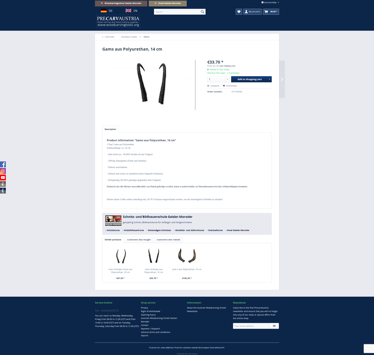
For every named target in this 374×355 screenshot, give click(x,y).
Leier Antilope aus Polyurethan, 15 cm (153, 271)
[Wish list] (239, 12)
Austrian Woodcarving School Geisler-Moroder (159, 320)
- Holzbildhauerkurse (133, 230)
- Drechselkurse (215, 230)
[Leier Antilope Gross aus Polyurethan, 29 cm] (120, 256)
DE (111, 11)
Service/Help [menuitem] (270, 2)
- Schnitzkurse (112, 230)
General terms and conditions (155, 332)
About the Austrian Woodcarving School (206, 307)
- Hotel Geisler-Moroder (237, 230)
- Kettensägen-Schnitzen (159, 230)
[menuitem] (180, 12)
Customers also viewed (168, 239)
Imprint (144, 335)
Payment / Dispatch (150, 328)
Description (110, 129)
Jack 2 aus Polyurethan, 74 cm (187, 269)
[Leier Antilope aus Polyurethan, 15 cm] (154, 256)
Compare (214, 85)
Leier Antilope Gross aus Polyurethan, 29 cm (120, 271)
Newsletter (192, 311)
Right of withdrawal (150, 311)
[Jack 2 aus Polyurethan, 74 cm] (187, 256)
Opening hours (148, 314)
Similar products (113, 239)
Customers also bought (139, 239)
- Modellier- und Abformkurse (189, 230)
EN (135, 11)
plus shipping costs (227, 66)
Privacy (144, 307)
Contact (144, 325)
